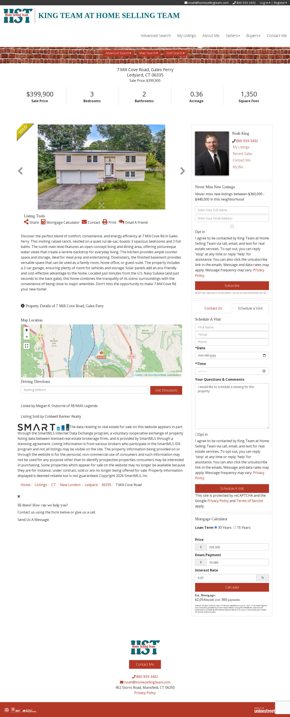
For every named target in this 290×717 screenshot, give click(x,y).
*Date (200, 348)
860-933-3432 (246, 3)
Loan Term (204, 527)
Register (280, 3)
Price (199, 539)
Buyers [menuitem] (252, 35)
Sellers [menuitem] (232, 35)
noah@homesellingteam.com (208, 3)
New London (70, 484)
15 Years (243, 527)
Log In (264, 3)
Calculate (232, 587)
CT (53, 484)
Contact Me (242, 160)
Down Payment (208, 555)
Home (25, 484)
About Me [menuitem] (211, 35)
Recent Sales (242, 153)
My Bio (238, 167)
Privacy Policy (218, 500)
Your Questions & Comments (219, 379)
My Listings (241, 147)
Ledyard (91, 484)
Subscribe (232, 285)
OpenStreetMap (157, 374)
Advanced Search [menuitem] (156, 35)
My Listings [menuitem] (186, 35)
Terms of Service (249, 500)
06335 (106, 484)
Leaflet (139, 374)
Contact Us (213, 308)
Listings (41, 484)
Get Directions (166, 390)
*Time (200, 363)
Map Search (147, 53)
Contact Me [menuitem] (277, 35)
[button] (20, 166)
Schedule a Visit (250, 308)
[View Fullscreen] (26, 346)
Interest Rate (206, 570)
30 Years (224, 527)
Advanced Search (117, 53)
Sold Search (174, 53)
